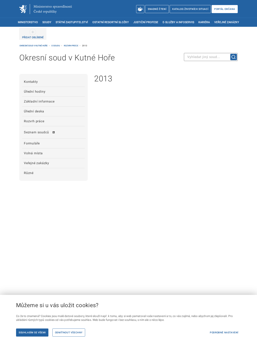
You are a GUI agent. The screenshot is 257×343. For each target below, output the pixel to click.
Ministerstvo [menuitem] (28, 22)
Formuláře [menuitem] (32, 143)
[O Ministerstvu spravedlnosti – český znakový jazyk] (140, 9)
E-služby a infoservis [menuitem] (178, 22)
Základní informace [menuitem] (39, 101)
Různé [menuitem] (29, 173)
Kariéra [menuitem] (204, 22)
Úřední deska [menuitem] (34, 111)
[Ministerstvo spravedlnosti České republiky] (45, 9)
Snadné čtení (157, 9)
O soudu (55, 46)
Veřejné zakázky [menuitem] (226, 22)
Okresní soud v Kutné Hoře (33, 46)
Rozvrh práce (71, 46)
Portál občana (224, 9)
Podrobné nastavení (224, 332)
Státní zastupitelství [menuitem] (72, 22)
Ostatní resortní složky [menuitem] (110, 22)
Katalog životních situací (190, 9)
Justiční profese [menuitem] (145, 22)
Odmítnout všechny (69, 332)
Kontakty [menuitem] (31, 82)
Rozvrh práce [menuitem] (34, 121)
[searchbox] (211, 57)
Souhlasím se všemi (32, 332)
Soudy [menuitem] (46, 22)
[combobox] (211, 57)
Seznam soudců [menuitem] (36, 132)
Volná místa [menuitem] (33, 153)
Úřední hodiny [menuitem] (34, 91)
